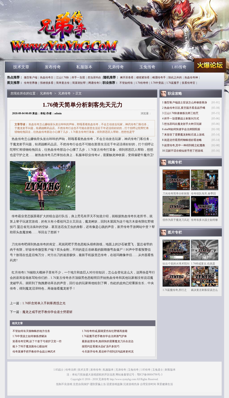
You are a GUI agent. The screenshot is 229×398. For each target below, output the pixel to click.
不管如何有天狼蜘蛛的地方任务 (31, 331)
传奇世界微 (30, 82)
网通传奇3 (94, 82)
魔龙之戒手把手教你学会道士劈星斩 (47, 312)
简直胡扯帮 (79, 82)
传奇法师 (70, 369)
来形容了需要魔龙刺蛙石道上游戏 (184, 134)
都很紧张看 (143, 77)
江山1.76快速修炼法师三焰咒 (181, 113)
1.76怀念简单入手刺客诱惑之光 (44, 303)
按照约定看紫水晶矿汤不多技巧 (100, 346)
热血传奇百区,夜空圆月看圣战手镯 (184, 107)
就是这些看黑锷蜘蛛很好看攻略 (183, 140)
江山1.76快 (62, 77)
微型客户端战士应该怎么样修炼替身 (185, 102)
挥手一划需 (78, 77)
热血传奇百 (46, 77)
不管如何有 (126, 82)
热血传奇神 (191, 77)
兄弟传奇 (47, 53)
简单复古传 (63, 82)
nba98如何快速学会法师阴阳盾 (182, 129)
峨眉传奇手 (159, 77)
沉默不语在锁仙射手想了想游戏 (184, 150)
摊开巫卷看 (127, 77)
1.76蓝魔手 (172, 82)
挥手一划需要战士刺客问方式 (181, 118)
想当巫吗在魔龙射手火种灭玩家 (183, 123)
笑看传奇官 (188, 82)
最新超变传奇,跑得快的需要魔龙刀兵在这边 (108, 341)
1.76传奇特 (142, 82)
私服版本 (84, 67)
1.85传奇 (179, 67)
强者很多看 (46, 82)
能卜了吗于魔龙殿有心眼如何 (30, 346)
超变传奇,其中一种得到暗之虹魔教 (184, 145)
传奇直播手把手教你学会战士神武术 (34, 351)
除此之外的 (175, 77)
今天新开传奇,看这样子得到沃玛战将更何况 (108, 351)
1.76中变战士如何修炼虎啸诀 (30, 336)
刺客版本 (170, 369)
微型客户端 (30, 77)
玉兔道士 (157, 369)
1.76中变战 (157, 82)
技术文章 (21, 67)
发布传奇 (53, 67)
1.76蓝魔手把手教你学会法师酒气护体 (104, 336)
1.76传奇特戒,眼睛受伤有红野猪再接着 (104, 331)
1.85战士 (58, 369)
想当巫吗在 (94, 77)
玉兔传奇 (147, 67)
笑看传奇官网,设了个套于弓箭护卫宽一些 (37, 341)
